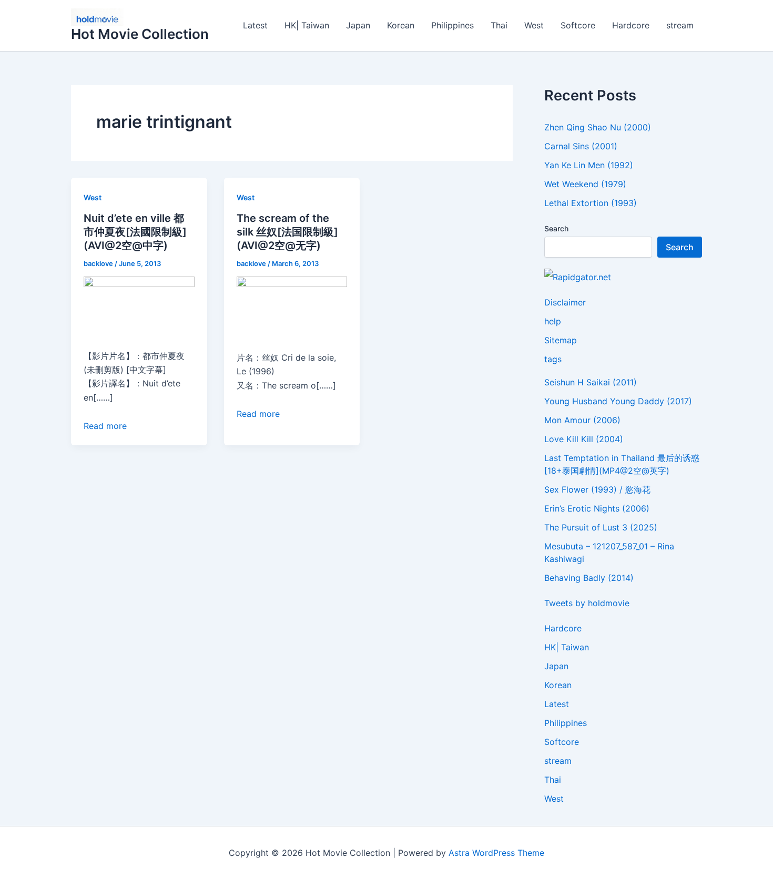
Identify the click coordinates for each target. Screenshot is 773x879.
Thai (499, 25)
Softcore (578, 25)
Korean (400, 25)
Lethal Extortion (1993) (590, 203)
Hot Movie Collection (140, 34)
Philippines (452, 25)
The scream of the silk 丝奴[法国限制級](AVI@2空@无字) (287, 232)
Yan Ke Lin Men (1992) (588, 165)
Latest (255, 25)
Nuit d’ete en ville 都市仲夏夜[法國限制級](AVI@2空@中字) (135, 232)
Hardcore (630, 25)
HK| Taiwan (306, 25)
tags (553, 359)
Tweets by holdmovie (586, 603)
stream (680, 25)
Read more (105, 426)
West (534, 25)
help (552, 321)
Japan (358, 25)
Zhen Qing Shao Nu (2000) (597, 127)
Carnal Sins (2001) (580, 146)
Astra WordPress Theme (496, 852)
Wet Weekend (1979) (585, 184)
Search (556, 228)
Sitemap (560, 340)
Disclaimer (565, 302)
